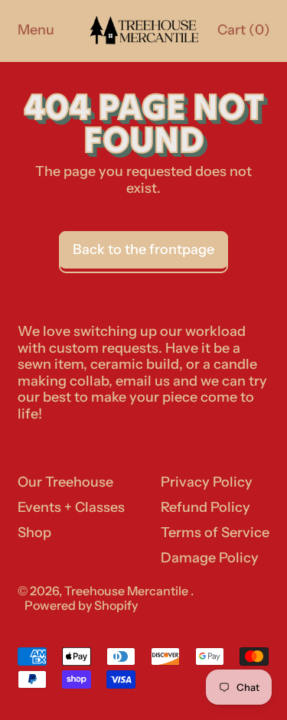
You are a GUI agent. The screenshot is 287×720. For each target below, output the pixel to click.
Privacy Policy (207, 482)
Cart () (243, 33)
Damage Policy (210, 557)
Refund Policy (205, 507)
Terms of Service (215, 532)
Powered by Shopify (81, 605)
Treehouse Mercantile (127, 590)
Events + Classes (71, 507)
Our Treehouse (65, 482)
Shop (34, 532)
